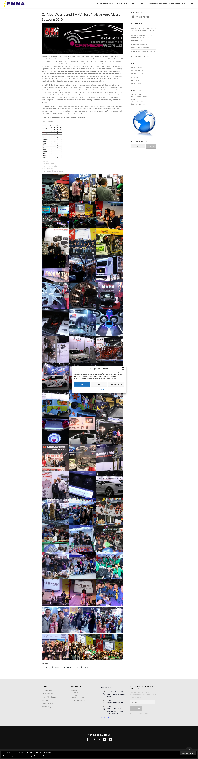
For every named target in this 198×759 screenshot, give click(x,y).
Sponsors (163, 4)
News (142, 4)
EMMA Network (132, 4)
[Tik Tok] (99, 739)
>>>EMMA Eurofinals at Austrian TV (54, 171)
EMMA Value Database (139, 74)
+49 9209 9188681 (137, 102)
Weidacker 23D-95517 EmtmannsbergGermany (79, 692)
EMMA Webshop (137, 70)
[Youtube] (104, 739)
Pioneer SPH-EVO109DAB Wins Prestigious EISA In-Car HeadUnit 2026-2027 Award (142, 37)
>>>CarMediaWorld (48, 169)
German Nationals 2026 (115, 703)
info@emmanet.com (138, 104)
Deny (99, 384)
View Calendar (105, 718)
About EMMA (108, 4)
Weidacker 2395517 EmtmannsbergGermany (139, 96)
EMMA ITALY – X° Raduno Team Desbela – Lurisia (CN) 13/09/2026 (116, 711)
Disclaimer (104, 390)
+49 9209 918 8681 (77, 698)
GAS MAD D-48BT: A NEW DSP (141, 56)
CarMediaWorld (136, 67)
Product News (152, 4)
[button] (123, 369)
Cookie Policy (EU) (137, 80)
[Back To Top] (189, 749)
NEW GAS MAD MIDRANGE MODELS (143, 52)
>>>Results (45, 161)
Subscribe (136, 708)
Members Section (175, 4)
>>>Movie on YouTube (49, 166)
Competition (119, 4)
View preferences (116, 384)
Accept (82, 384)
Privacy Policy (96, 390)
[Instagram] (93, 739)
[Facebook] (87, 739)
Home (99, 4)
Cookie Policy (41, 756)
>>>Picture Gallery (48, 164)
